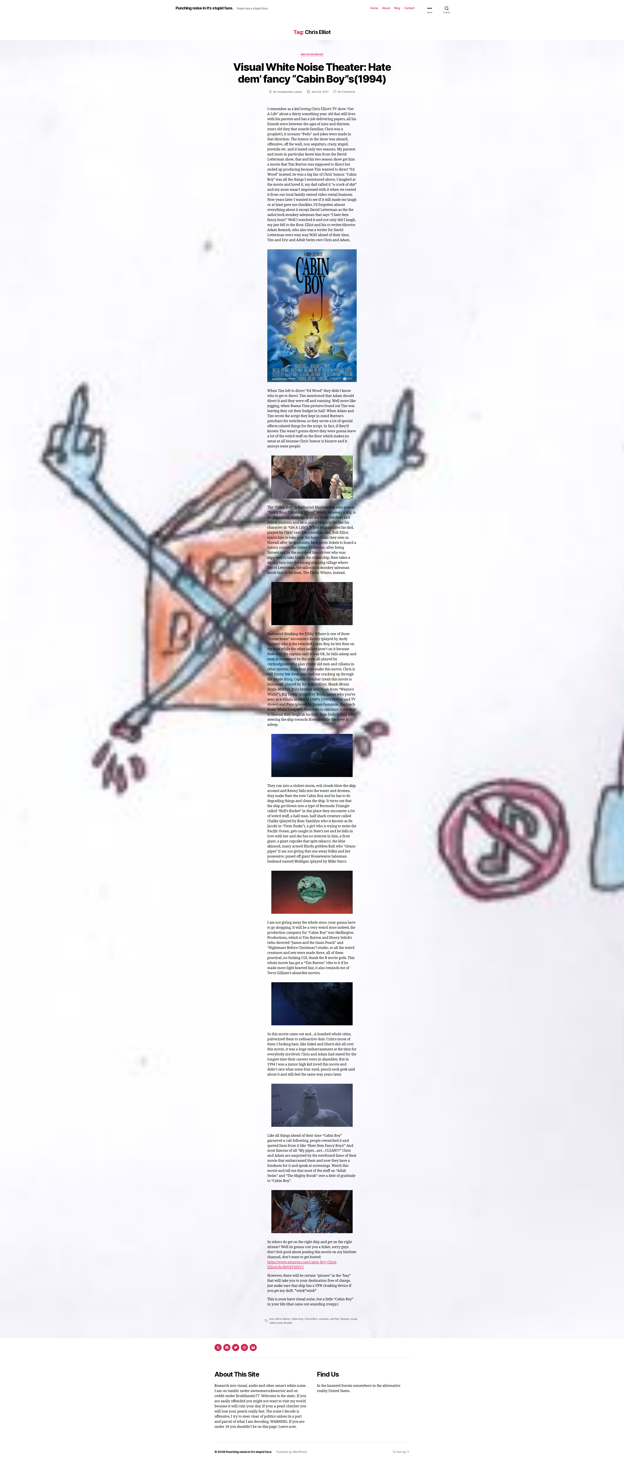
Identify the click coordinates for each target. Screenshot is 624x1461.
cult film (334, 1318)
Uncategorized (312, 54)
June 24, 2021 (320, 91)
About (386, 8)
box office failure (279, 1318)
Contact (409, 8)
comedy (323, 1318)
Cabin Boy (297, 1318)
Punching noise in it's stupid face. (204, 8)
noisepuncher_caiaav (289, 91)
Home (374, 8)
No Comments (346, 91)
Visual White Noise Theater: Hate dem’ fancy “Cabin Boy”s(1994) (312, 73)
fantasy (344, 1318)
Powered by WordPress (291, 1452)
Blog (397, 8)
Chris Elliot (311, 1318)
